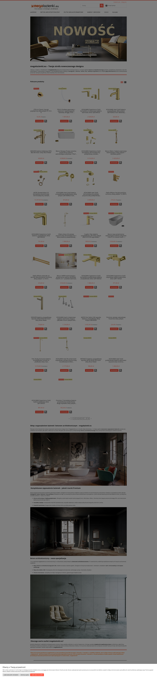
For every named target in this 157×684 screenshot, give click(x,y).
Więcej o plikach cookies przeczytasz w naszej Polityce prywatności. (19, 671)
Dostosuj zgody (25, 675)
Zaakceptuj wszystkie (37, 675)
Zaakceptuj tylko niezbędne (11, 675)
